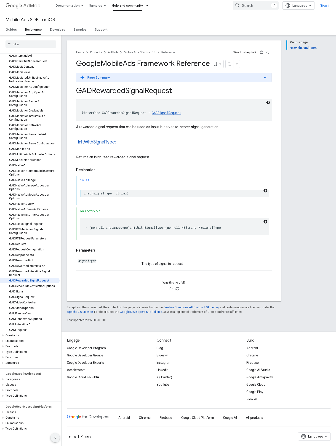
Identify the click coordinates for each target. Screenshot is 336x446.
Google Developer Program (86, 348)
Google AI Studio (258, 370)
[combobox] (256, 5)
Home (80, 52)
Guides (11, 29)
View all (251, 399)
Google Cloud (255, 384)
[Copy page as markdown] (230, 64)
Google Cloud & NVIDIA (83, 377)
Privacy (86, 436)
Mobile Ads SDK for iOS (30, 20)
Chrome (252, 355)
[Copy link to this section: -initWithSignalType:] (120, 142)
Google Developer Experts (85, 362)
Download (57, 29)
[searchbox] (30, 44)
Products (96, 52)
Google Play (254, 392)
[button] (30, 335)
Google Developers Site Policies (141, 311)
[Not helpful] (268, 52)
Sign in (325, 5)
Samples (95, 5)
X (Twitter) (164, 377)
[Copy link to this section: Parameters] (100, 250)
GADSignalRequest (166, 113)
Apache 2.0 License (80, 311)
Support (101, 29)
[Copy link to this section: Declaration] (100, 170)
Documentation (68, 5)
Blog (160, 348)
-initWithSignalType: (96, 142)
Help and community (127, 5)
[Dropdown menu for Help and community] (148, 5)
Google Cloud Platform (197, 417)
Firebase (252, 362)
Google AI (230, 417)
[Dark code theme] (268, 102)
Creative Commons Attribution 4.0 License (191, 307)
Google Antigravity (259, 377)
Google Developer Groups (85, 355)
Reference (33, 29)
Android (252, 348)
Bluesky (162, 355)
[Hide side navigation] (55, 437)
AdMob (31, 6)
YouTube (163, 384)
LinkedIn (162, 370)
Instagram (164, 362)
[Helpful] (261, 52)
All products (254, 417)
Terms (71, 436)
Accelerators (76, 370)
